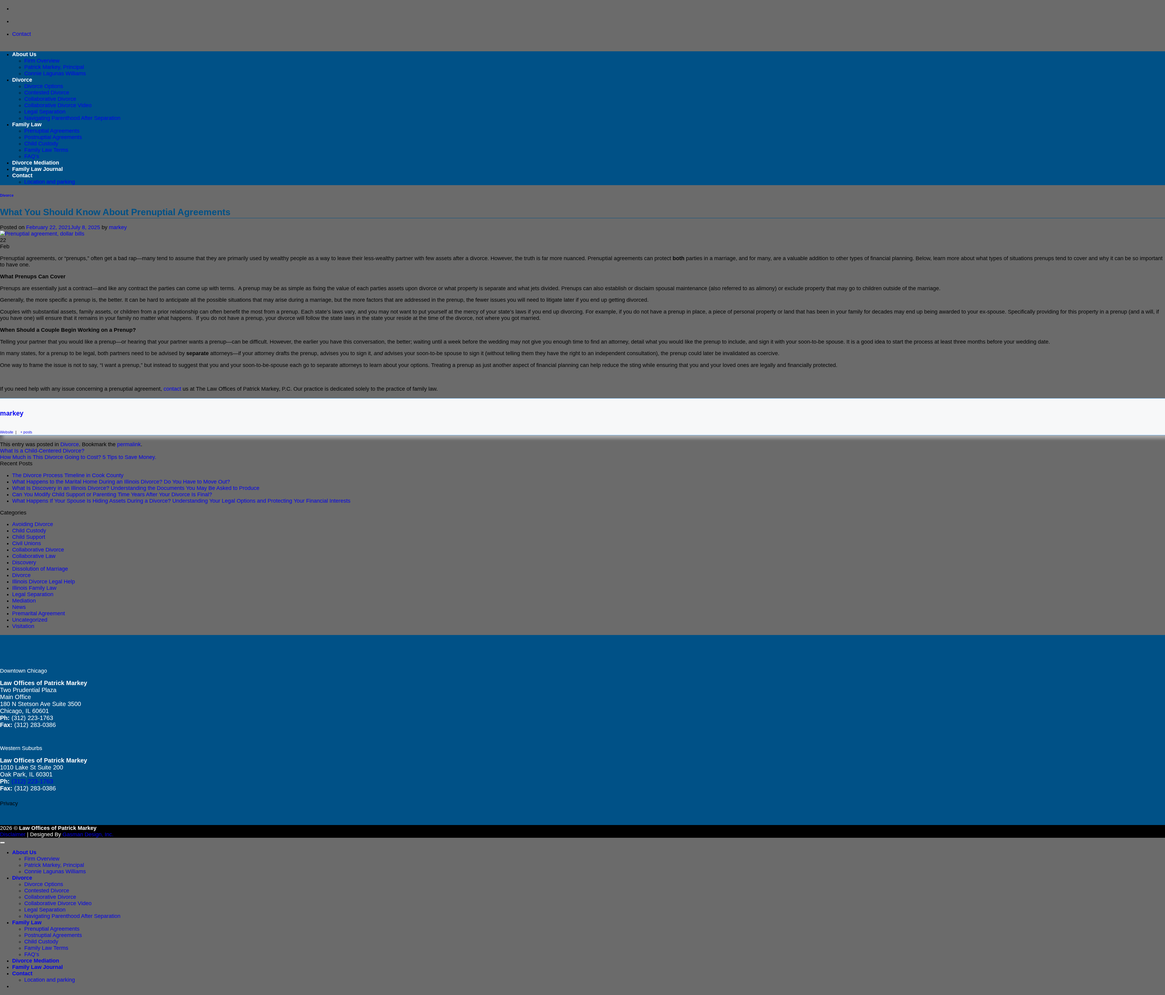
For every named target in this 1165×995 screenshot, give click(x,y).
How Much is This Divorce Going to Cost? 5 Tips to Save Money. (78, 457)
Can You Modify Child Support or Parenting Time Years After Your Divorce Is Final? (112, 494)
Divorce (22, 80)
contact (172, 389)
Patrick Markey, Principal (54, 67)
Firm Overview (41, 61)
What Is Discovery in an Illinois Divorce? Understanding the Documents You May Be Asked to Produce (135, 488)
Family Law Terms (46, 150)
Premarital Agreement (38, 613)
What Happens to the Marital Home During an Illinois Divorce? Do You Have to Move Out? (121, 482)
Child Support (28, 537)
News (19, 607)
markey (118, 227)
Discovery (24, 562)
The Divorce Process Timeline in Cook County (67, 475)
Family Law (27, 124)
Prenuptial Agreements (51, 131)
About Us (24, 54)
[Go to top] (2, 843)
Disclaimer (12, 834)
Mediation (24, 601)
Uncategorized (29, 620)
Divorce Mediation (35, 163)
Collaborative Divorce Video (58, 105)
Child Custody (41, 144)
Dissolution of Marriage (40, 569)
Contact (22, 175)
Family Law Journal (37, 169)
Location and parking (49, 182)
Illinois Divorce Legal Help (43, 582)
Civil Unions (26, 543)
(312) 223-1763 (32, 781)
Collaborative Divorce (50, 99)
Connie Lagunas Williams (55, 73)
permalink (129, 444)
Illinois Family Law (34, 588)
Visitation (23, 626)
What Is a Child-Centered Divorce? (42, 451)
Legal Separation (45, 112)
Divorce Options (43, 86)
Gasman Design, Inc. (87, 834)
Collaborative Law (34, 556)
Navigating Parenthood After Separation (72, 118)
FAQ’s (31, 156)
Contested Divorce (46, 93)
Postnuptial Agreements (53, 137)
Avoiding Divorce (32, 524)
